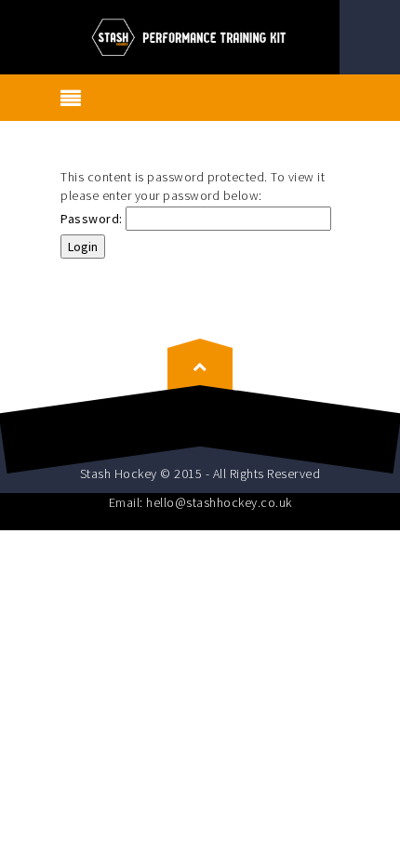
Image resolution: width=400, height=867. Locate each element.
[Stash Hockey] (199, 35)
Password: (93, 218)
